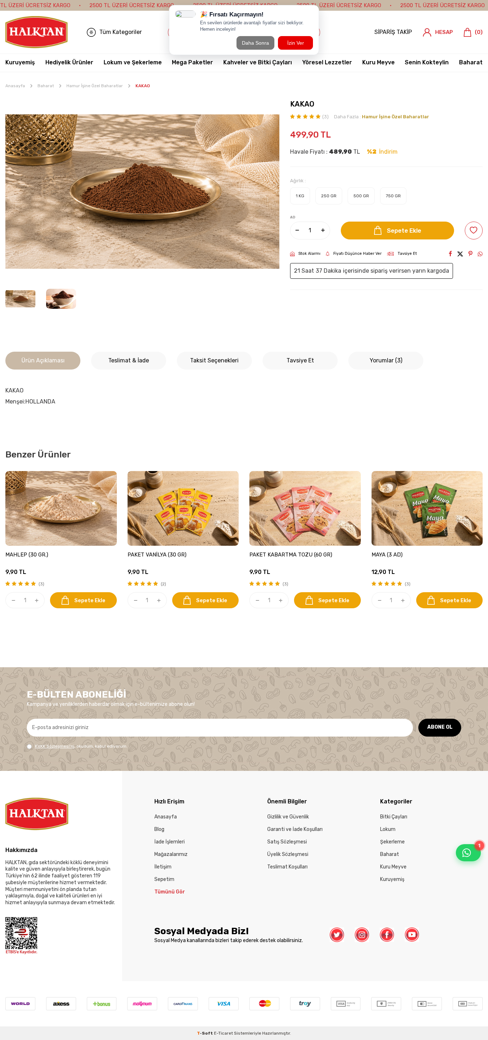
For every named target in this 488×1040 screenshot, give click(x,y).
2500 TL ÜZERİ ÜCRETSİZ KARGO (131, 5)
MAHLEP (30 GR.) (26, 554)
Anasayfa (15, 85)
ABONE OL (440, 727)
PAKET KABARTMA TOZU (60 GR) (290, 554)
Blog (159, 829)
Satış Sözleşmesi (287, 842)
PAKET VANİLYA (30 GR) (157, 554)
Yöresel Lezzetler (327, 62)
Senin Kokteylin (427, 62)
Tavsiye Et (407, 253)
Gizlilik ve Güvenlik (288, 817)
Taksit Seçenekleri (214, 360)
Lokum (387, 829)
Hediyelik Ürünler (69, 62)
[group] (142, 191)
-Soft (205, 1033)
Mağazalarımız (171, 854)
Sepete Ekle (404, 230)
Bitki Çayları (393, 817)
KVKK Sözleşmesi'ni (54, 746)
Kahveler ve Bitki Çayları (257, 62)
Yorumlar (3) (386, 360)
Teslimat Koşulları (287, 867)
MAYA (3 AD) (387, 554)
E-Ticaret (223, 1033)
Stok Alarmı (309, 253)
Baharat (471, 62)
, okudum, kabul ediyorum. (81, 746)
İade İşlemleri (169, 842)
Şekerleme (392, 842)
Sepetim (164, 879)
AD (292, 217)
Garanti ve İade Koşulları (295, 829)
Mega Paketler (192, 62)
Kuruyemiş (20, 62)
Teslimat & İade (128, 360)
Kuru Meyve (378, 62)
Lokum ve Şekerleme (133, 62)
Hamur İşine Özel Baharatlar (94, 85)
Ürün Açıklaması (43, 360)
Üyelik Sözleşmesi (287, 854)
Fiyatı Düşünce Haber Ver (357, 253)
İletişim (162, 867)
